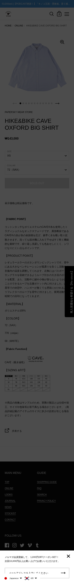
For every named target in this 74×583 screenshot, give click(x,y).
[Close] (68, 556)
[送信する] (63, 573)
